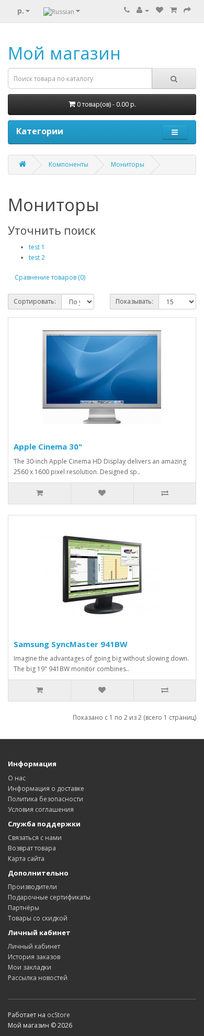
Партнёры (23, 907)
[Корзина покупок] (173, 10)
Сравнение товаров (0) (50, 277)
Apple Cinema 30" (48, 446)
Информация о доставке (46, 788)
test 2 (37, 257)
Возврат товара (32, 848)
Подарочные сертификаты (49, 897)
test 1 (37, 247)
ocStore (58, 1014)
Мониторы (127, 164)
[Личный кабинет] (143, 10)
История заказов (34, 956)
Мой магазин (64, 53)
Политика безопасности (45, 799)
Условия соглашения (41, 809)
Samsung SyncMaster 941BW (71, 644)
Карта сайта (26, 858)
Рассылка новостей (37, 977)
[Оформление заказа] (187, 10)
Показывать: (134, 301)
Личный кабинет (34, 946)
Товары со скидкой (37, 918)
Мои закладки (29, 967)
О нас (17, 778)
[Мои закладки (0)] (159, 10)
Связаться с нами (35, 837)
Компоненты (68, 164)
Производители (32, 886)
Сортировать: (35, 301)
